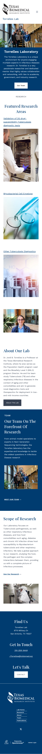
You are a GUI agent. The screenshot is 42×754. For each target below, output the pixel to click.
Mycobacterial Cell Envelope (18, 193)
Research (20, 712)
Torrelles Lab (11, 19)
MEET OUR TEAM (11, 499)
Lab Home (21, 710)
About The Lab (12, 403)
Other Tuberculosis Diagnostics (19, 251)
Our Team (21, 85)
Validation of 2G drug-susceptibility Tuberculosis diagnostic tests (17, 122)
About (19, 715)
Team (19, 718)
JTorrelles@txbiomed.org (21, 656)
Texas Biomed (21, 697)
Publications (21, 720)
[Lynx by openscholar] (8, 742)
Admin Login (32, 742)
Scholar (18, 742)
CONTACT (21, 675)
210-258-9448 (21, 650)
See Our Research (11, 574)
